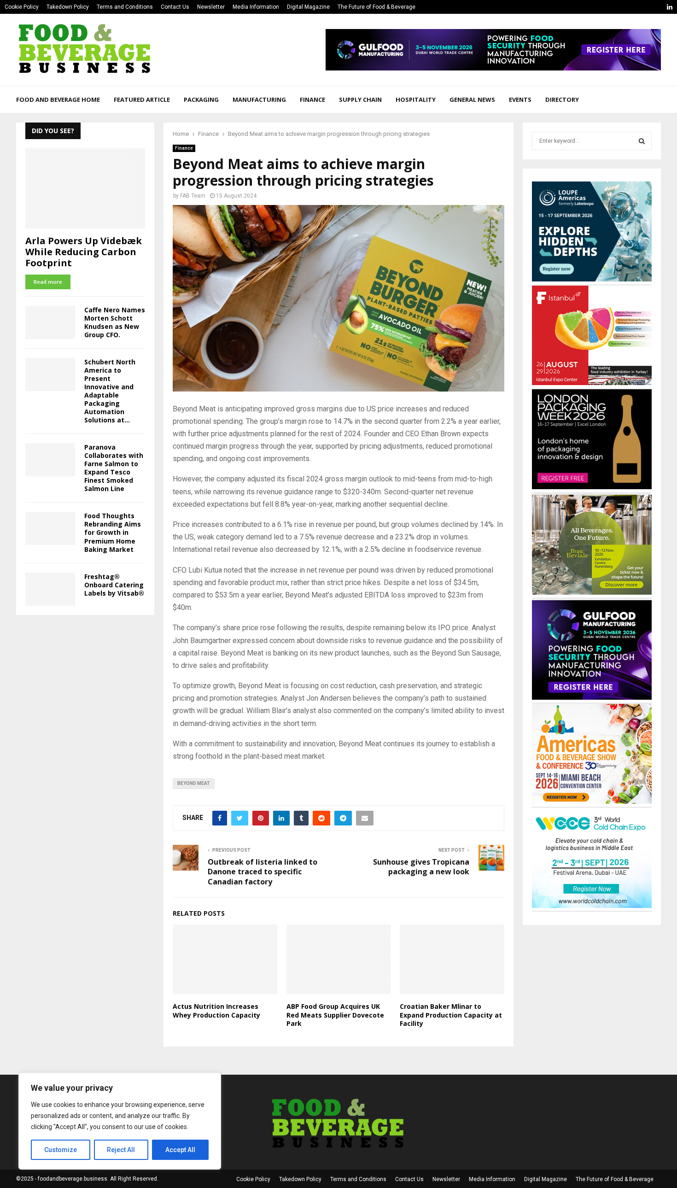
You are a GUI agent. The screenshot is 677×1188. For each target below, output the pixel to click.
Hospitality (416, 99)
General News (472, 99)
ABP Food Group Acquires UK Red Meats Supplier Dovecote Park (335, 1014)
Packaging (201, 99)
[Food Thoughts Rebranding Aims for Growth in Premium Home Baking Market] (50, 528)
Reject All (121, 1149)
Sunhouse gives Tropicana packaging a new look (421, 867)
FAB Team (192, 196)
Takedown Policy (68, 7)
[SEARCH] (642, 141)
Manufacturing (259, 99)
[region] (119, 1121)
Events (520, 99)
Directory (562, 99)
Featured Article (142, 99)
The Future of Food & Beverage (376, 7)
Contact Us (175, 7)
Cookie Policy (22, 7)
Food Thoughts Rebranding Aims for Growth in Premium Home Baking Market (112, 532)
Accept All (180, 1149)
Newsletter (211, 7)
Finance (312, 99)
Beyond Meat (193, 783)
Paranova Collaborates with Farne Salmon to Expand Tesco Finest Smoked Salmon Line (113, 468)
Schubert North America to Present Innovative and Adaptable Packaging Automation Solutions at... (109, 390)
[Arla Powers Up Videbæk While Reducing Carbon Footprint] (85, 188)
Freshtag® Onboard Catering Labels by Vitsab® (114, 584)
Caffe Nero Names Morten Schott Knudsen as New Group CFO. (114, 322)
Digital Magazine (308, 7)
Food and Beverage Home (58, 99)
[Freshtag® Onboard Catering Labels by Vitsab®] (50, 589)
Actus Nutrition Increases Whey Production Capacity (216, 1010)
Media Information (256, 7)
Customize (60, 1149)
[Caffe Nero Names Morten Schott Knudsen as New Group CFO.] (50, 322)
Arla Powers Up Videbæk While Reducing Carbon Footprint (83, 251)
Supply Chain (360, 99)
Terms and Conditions (125, 7)
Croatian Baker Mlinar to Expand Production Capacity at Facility (451, 1014)
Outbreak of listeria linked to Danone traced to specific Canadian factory (262, 872)
